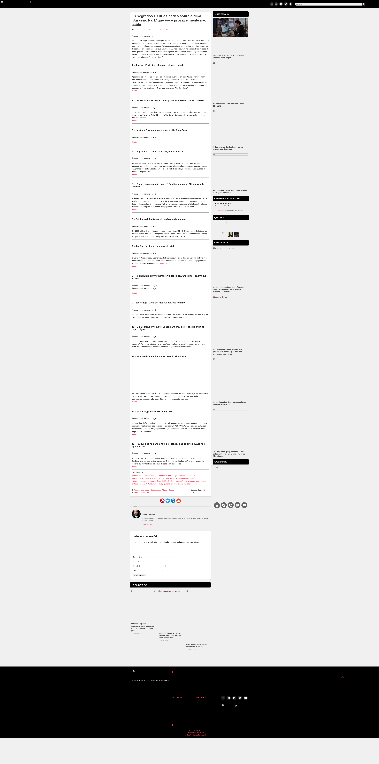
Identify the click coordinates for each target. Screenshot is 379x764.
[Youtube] (290, 4)
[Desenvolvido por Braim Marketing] (241, 706)
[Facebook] (276, 4)
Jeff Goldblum (161, 263)
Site (134, 571)
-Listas (147, 490)
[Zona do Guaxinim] (236, 234)
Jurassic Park (144, 492)
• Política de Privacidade (195, 733)
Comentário (138, 557)
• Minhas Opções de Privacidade (195, 735)
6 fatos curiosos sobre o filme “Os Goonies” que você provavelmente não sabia (163, 478)
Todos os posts (147, 524)
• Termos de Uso (195, 730)
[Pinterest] (281, 4)
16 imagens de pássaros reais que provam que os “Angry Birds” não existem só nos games (227, 351)
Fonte (134, 91)
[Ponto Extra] (230, 234)
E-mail (136, 566)
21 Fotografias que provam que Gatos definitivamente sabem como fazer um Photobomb (229, 454)
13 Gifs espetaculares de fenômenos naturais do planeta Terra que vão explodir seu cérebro (228, 289)
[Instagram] (271, 4)
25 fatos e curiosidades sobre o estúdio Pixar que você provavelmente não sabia (163, 476)
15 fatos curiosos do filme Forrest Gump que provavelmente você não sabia (161, 484)
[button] (162, 500)
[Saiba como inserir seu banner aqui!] (224, 234)
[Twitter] (286, 4)
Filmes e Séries (168, 490)
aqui (241, 210)
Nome (136, 562)
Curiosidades (156, 490)
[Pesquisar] (363, 4)
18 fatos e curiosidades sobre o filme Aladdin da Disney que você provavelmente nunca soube (169, 481)
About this (221, 210)
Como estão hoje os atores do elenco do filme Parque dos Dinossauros (170, 635)
